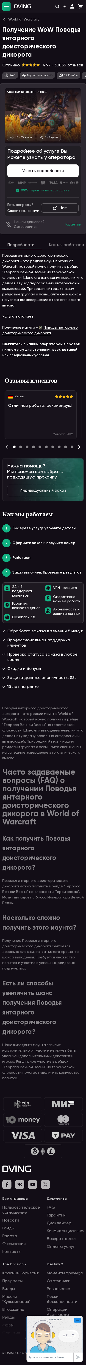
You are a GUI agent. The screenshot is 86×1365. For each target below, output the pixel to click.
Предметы (12, 1281)
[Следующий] (79, 447)
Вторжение (13, 1310)
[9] (72, 447)
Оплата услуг (61, 1247)
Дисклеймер (59, 1223)
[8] (65, 447)
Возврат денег (61, 1239)
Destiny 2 (55, 1264)
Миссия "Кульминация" (16, 1299)
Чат (63, 208)
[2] (27, 447)
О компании (14, 1244)
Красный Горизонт (20, 1273)
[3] (33, 447)
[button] (72, 6)
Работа (9, 1236)
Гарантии (56, 1215)
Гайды (8, 1228)
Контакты (11, 1252)
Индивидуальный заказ (43, 490)
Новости (10, 1220)
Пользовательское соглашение (21, 1210)
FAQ (51, 1207)
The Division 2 (14, 1264)
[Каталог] (6, 6)
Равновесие (58, 1289)
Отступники (58, 1281)
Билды (8, 1289)
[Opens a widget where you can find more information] (54, 1338)
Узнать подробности (43, 171)
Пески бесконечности (62, 1299)
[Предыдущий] (7, 447)
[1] (20, 447)
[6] (52, 447)
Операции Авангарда (58, 1312)
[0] (14, 447)
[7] (59, 447)
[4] (40, 447)
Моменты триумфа (65, 1273)
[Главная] (22, 6)
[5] (46, 447)
